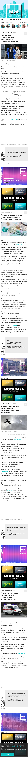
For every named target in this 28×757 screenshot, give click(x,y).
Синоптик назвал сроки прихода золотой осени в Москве (15, 155)
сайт (12, 67)
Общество (15, 32)
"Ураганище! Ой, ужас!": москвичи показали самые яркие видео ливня (16, 151)
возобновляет (5, 471)
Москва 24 (14, 19)
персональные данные (16, 746)
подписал (9, 491)
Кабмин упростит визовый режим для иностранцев (16, 533)
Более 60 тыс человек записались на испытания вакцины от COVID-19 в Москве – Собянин (16, 695)
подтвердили (21, 653)
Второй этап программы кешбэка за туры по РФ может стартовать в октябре (16, 529)
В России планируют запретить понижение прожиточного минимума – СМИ (15, 342)
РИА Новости (17, 440)
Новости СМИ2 (4, 187)
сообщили (14, 119)
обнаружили (14, 662)
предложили (13, 325)
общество (3, 163)
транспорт (8, 541)
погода (8, 163)
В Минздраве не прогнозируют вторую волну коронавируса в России (15, 700)
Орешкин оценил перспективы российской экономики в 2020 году (16, 347)
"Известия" (19, 244)
